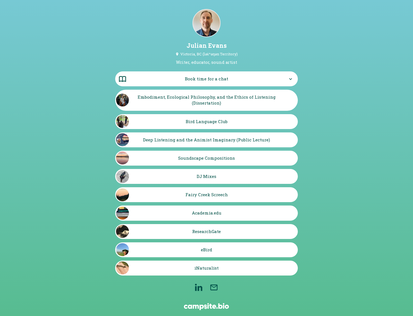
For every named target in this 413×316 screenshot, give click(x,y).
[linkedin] (198, 287)
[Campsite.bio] (206, 306)
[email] (214, 287)
